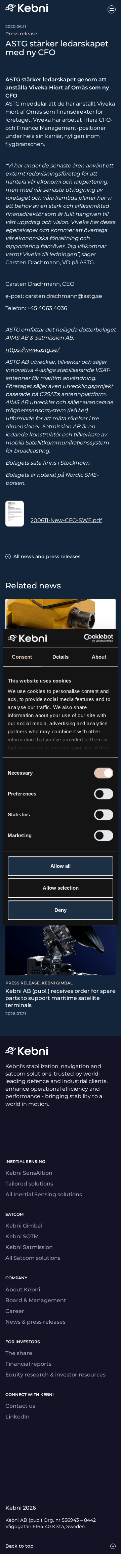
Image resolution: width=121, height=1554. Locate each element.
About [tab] (99, 657)
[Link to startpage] (26, 9)
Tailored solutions (29, 1183)
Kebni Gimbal (23, 1225)
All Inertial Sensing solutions (43, 1194)
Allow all (60, 866)
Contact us (20, 1406)
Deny (60, 910)
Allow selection (61, 888)
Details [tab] (60, 657)
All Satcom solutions (33, 1258)
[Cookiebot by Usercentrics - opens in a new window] (85, 638)
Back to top (19, 1546)
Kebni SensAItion (28, 1173)
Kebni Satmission (29, 1247)
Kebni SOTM (22, 1236)
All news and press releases (46, 556)
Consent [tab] (22, 657)
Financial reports (28, 1364)
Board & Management (35, 1300)
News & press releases (35, 1322)
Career (14, 1311)
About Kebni (22, 1289)
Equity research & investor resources (55, 1374)
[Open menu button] (112, 9)
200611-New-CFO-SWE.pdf (66, 520)
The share (18, 1353)
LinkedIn (17, 1416)
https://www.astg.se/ (32, 350)
